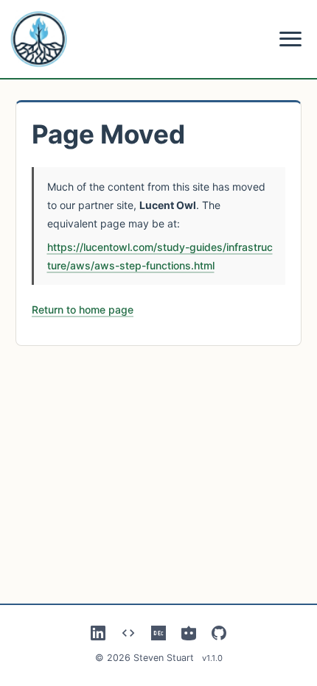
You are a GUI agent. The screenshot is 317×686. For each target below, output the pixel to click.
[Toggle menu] (290, 39)
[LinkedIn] (98, 633)
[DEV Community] (158, 633)
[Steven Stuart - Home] (39, 39)
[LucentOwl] (188, 633)
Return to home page (82, 309)
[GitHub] (219, 633)
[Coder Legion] (128, 633)
